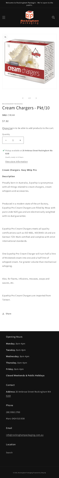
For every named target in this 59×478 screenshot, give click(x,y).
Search (9, 452)
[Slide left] (23, 98)
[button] (3, 17)
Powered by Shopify (39, 472)
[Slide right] (36, 98)
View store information (16, 161)
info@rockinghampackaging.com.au (25, 434)
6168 (8, 395)
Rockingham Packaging (25, 472)
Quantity (6, 134)
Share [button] (8, 313)
